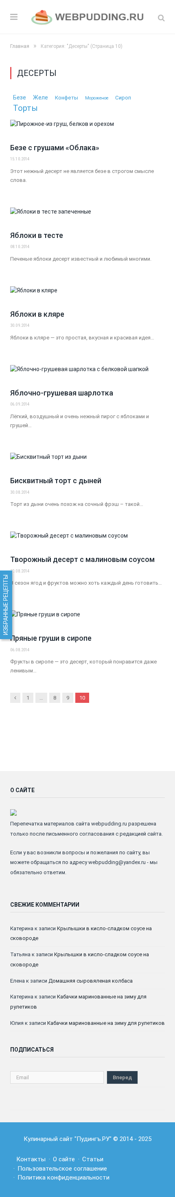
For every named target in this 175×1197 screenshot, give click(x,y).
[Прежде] (15, 698)
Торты (25, 108)
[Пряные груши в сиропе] (87, 618)
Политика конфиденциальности (63, 1177)
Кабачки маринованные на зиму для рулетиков (106, 1023)
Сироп (123, 98)
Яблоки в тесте (36, 235)
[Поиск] (161, 17)
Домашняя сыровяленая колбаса (90, 981)
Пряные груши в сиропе (51, 638)
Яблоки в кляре (37, 314)
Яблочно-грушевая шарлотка (61, 393)
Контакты (31, 1159)
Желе (40, 97)
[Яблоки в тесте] (87, 216)
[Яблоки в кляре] (87, 294)
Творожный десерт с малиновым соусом (82, 559)
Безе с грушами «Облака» (54, 147)
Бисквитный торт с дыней (55, 480)
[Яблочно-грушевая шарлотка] (87, 373)
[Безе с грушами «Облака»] (87, 128)
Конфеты (66, 98)
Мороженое (96, 98)
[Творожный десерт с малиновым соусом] (87, 540)
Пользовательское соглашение (62, 1168)
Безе (19, 97)
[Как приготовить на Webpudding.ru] (87, 16)
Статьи (92, 1159)
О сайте (64, 1159)
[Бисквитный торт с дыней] (87, 461)
